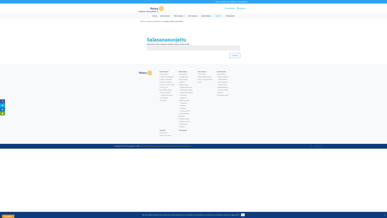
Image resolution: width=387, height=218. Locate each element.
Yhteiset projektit (184, 119)
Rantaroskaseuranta (186, 87)
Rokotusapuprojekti (186, 90)
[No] (384, 215)
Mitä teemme (178, 16)
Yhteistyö (182, 127)
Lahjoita (242, 8)
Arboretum (183, 95)
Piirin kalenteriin (223, 82)
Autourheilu (183, 103)
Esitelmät (182, 82)
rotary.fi (142, 21)
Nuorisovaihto (242, 2)
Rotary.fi (218, 2)
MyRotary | (234, 2)
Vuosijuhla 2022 (183, 77)
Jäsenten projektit (184, 100)
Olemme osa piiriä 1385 (167, 85)
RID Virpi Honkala (165, 92)
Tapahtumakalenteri (223, 77)
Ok (243, 215)
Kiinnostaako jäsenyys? (205, 77)
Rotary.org (225, 2)
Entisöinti (183, 106)
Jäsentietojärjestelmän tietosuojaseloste (152, 146)
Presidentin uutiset (223, 95)
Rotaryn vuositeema (166, 82)
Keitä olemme (164, 16)
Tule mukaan (192, 16)
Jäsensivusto (163, 133)
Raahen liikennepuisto (186, 92)
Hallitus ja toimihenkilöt (167, 77)
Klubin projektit (183, 85)
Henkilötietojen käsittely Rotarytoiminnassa (178, 146)
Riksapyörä (183, 98)
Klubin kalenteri (223, 79)
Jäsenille (218, 16)
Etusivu (154, 16)
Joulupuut (183, 108)
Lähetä (235, 55)
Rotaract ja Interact (184, 121)
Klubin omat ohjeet (165, 135)
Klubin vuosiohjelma (166, 79)
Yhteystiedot (230, 16)
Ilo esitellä (163, 100)
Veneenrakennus (185, 111)
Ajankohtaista (206, 16)
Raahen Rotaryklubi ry (154, 21)
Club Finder (230, 8)
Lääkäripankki (183, 124)
